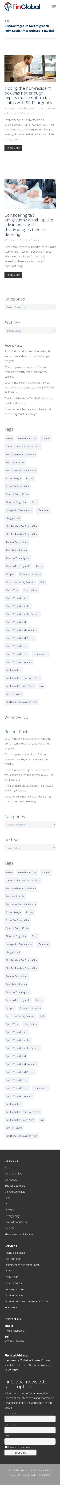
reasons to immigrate (17, 558)
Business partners (14, 1185)
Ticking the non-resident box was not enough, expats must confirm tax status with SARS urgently (28, 95)
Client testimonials (14, 1191)
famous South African (17, 494)
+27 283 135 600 (14, 1341)
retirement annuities (30, 574)
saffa (42, 582)
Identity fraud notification (18, 1234)
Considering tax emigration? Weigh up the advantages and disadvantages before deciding (28, 224)
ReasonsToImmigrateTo (18, 566)
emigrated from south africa (21, 454)
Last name (10, 1424)
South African (30, 590)
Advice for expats (27, 438)
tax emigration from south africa (23, 678)
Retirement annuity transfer (20, 582)
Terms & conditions (15, 1222)
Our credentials (13, 1173)
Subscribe (20, 1452)
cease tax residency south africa (23, 446)
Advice (9, 438)
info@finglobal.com (15, 1330)
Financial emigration (26, 108)
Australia (46, 438)
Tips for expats (14, 693)
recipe (39, 566)
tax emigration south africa (20, 685)
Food (34, 502)
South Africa (12, 590)
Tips (42, 685)
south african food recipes (20, 638)
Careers (9, 1210)
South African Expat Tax (18, 606)
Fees (7, 1198)
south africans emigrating (19, 662)
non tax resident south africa (21, 534)
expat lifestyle (13, 478)
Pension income (13, 1295)
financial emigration (16, 502)
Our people (10, 1179)
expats (29, 478)
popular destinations (17, 542)
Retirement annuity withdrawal (21, 1265)
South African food (16, 622)
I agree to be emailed (20, 1447)
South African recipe (16, 646)
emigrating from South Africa (21, 470)
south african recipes (17, 654)
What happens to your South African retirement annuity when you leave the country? (26, 371)
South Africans (41, 654)
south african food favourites (21, 630)
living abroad (13, 518)
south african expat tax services (22, 614)
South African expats (16, 598)
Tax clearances (13, 1283)
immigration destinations (19, 510)
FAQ (6, 1204)
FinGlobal (11, 108)
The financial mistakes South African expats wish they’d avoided (29, 401)
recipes (10, 574)
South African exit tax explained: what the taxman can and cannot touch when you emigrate (27, 356)
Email (7, 1436)
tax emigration (13, 670)
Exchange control (14, 1289)
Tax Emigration (12, 1259)
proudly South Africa (16, 550)
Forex (7, 1271)
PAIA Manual (11, 1228)
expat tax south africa (17, 486)
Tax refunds (11, 1277)
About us (9, 1167)
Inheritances (11, 1307)
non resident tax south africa (21, 526)
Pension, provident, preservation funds (26, 1301)
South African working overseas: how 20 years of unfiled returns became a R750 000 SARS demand (29, 387)
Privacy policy (12, 1216)
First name (10, 1413)
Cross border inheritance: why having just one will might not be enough (27, 411)
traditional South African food (21, 701)
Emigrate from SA (15, 462)
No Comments (25, 113)
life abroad (43, 510)
